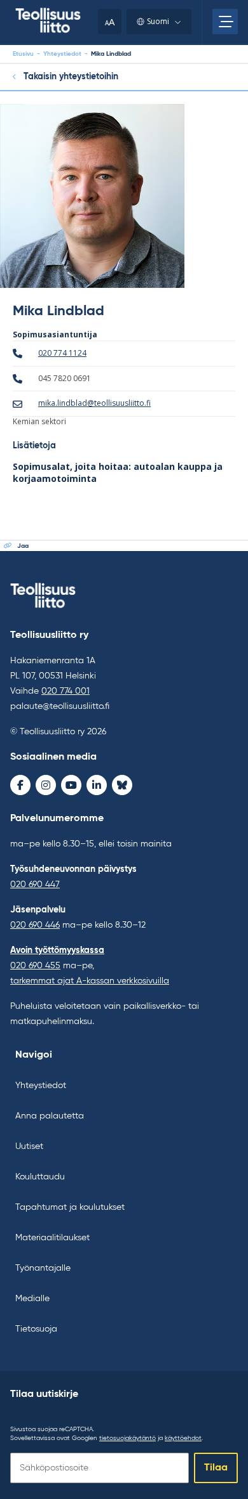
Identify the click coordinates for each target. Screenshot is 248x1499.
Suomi (158, 21)
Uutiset (29, 1146)
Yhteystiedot (62, 54)
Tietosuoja (36, 1329)
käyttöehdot (183, 1438)
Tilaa (216, 1468)
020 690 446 (35, 925)
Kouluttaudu (40, 1176)
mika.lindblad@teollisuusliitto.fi (94, 403)
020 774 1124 (62, 352)
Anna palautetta (49, 1116)
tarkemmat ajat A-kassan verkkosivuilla (89, 981)
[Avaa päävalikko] (225, 21)
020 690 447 (35, 884)
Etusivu (23, 54)
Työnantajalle (43, 1268)
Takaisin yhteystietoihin (71, 76)
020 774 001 (65, 691)
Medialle (32, 1298)
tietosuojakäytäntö (127, 1438)
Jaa (23, 546)
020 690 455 (35, 965)
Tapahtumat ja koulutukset (70, 1207)
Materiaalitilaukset (52, 1237)
